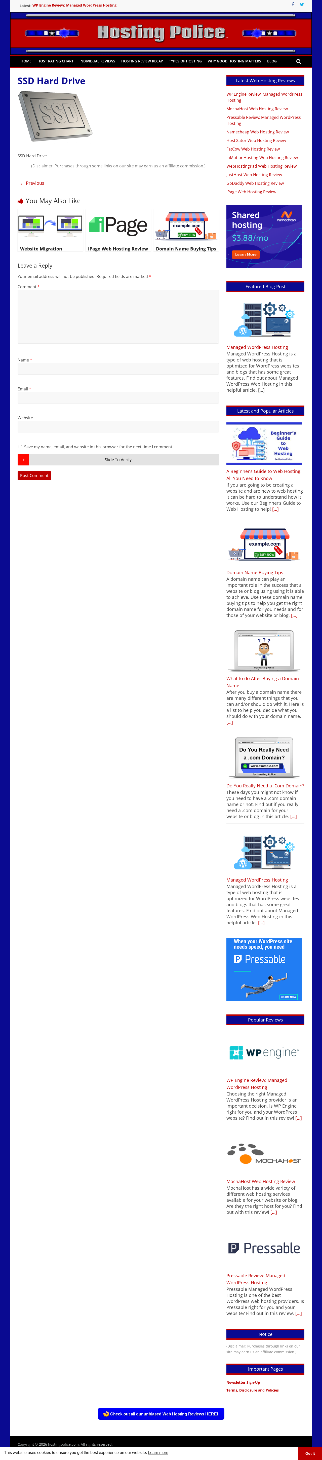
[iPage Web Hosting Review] (118, 212)
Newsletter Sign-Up (243, 1382)
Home (26, 61)
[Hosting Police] (161, 26)
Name (25, 360)
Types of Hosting (185, 61)
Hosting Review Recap (142, 61)
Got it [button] (310, 1453)
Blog (272, 61)
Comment (29, 286)
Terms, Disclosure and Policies (252, 1390)
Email (24, 389)
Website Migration (41, 249)
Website (25, 418)
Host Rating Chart (55, 61)
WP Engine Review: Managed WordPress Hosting (74, 5)
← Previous (32, 183)
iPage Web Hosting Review (118, 249)
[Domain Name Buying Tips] (186, 212)
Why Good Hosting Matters (234, 61)
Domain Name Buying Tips (186, 249)
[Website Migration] (50, 212)
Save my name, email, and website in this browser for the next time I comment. (98, 447)
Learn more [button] (158, 1452)
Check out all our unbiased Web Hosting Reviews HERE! (164, 1414)
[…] (275, 509)
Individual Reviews (97, 61)
